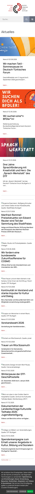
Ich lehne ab (23, 491)
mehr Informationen (12, 491)
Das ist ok (30, 491)
